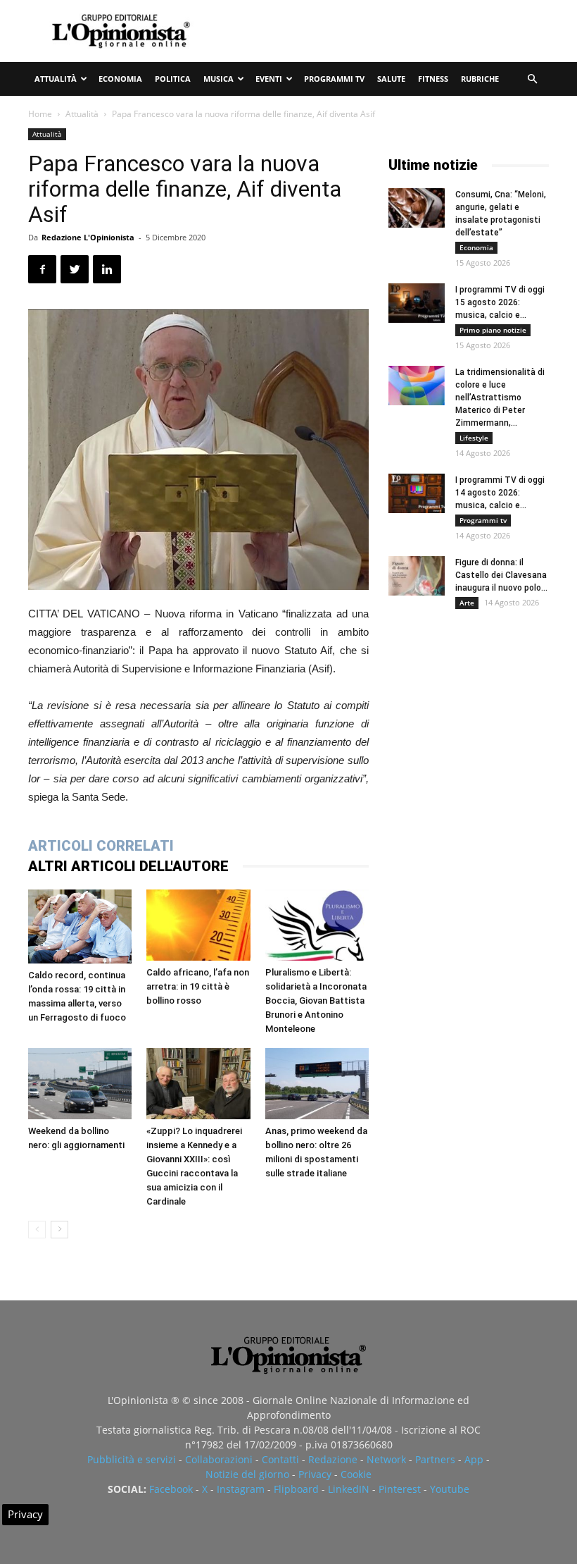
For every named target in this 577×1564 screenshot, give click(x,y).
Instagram (241, 1489)
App (473, 1459)
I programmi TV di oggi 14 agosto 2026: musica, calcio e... (500, 492)
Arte (466, 603)
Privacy (314, 1474)
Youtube (449, 1489)
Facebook (171, 1489)
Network (386, 1459)
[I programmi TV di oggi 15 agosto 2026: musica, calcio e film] (416, 303)
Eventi (268, 78)
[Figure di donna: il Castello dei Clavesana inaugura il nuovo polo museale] (416, 576)
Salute (391, 78)
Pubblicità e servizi (131, 1459)
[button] (532, 79)
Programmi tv (334, 78)
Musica (218, 78)
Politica (173, 78)
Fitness (433, 78)
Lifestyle (473, 438)
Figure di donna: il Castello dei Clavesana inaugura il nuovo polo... (501, 575)
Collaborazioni (219, 1459)
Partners (435, 1459)
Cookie (356, 1474)
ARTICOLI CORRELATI (101, 845)
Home (40, 114)
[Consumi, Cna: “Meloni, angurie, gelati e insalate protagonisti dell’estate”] (416, 208)
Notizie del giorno (247, 1474)
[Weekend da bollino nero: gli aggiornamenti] (80, 1083)
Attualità (55, 78)
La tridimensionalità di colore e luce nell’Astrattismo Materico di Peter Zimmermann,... (500, 397)
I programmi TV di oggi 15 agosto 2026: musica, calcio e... (500, 302)
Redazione (332, 1459)
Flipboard (296, 1489)
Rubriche (480, 78)
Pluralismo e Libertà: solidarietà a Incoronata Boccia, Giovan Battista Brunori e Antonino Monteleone (316, 1000)
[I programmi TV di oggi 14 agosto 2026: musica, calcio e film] (416, 493)
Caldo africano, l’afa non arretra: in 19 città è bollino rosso (197, 986)
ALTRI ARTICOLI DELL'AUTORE (128, 866)
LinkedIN (348, 1489)
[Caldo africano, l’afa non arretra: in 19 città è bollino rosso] (198, 925)
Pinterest (400, 1489)
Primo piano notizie (492, 330)
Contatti (280, 1459)
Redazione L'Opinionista (88, 237)
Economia (120, 78)
